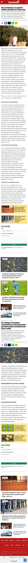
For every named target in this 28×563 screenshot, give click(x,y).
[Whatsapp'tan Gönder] (12, 23)
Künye (2, 540)
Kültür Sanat (17, 545)
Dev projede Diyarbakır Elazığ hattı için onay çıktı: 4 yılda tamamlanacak (19, 314)
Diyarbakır (11, 5)
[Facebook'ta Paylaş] (5, 23)
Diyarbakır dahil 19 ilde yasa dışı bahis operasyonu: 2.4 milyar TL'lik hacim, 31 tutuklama (14, 518)
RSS (5, 557)
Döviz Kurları (18, 540)
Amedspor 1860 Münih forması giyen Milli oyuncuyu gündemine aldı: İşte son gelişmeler (13, 299)
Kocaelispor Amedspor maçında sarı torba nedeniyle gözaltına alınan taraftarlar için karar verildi (13, 275)
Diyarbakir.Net (4, 5)
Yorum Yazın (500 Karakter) (7, 233)
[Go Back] (25, 560)
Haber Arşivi (11, 540)
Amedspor (11, 320)
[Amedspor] (14, 264)
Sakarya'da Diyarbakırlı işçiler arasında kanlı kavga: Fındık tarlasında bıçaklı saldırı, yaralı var (14, 494)
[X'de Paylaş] (9, 23)
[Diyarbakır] (14, 483)
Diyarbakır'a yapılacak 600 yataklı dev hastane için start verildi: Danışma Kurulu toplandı (19, 307)
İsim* (2, 228)
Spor (23, 545)
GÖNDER (14, 244)
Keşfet (12, 545)
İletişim (6, 540)
